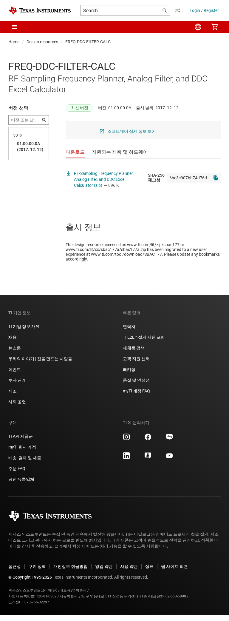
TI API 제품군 (20, 436)
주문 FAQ (16, 468)
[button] (14, 27)
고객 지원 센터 (136, 358)
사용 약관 (129, 566)
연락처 (129, 326)
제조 (12, 391)
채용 (12, 337)
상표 (149, 566)
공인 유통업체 (21, 479)
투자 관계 (17, 380)
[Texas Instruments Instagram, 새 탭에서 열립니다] (126, 439)
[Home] (39, 11)
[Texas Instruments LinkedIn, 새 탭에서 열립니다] (126, 457)
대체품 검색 (134, 348)
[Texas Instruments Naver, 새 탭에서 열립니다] (169, 439)
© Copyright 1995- (30, 577)
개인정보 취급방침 (70, 566)
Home (13, 41)
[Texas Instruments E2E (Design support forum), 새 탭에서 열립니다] (147, 457)
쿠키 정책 (37, 566)
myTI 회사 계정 (22, 447)
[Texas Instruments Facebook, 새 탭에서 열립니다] (147, 439)
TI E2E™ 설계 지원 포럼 (144, 337)
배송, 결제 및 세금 (24, 457)
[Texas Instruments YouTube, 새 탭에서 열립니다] (169, 457)
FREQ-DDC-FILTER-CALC (88, 41)
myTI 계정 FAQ (136, 391)
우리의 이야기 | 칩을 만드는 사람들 (40, 358)
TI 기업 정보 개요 (24, 326)
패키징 (129, 369)
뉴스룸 (14, 348)
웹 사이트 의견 (174, 566)
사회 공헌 (17, 401)
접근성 (14, 566)
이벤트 (14, 369)
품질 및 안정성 (136, 380)
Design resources (42, 41)
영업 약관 (104, 566)
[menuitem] (198, 27)
